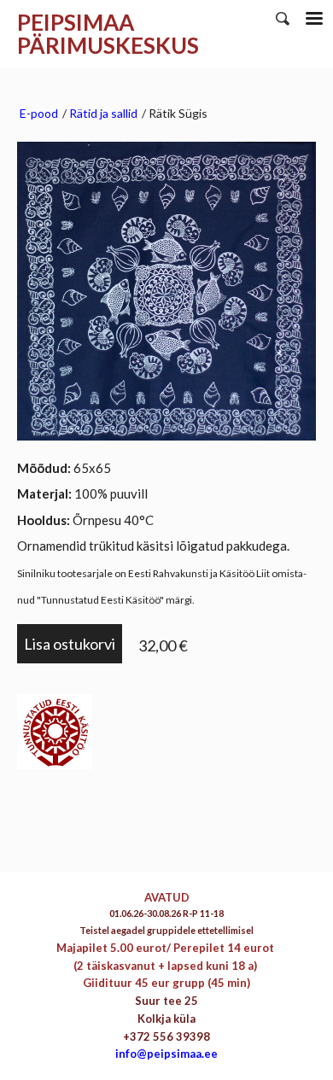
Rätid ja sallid (103, 113)
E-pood (39, 113)
